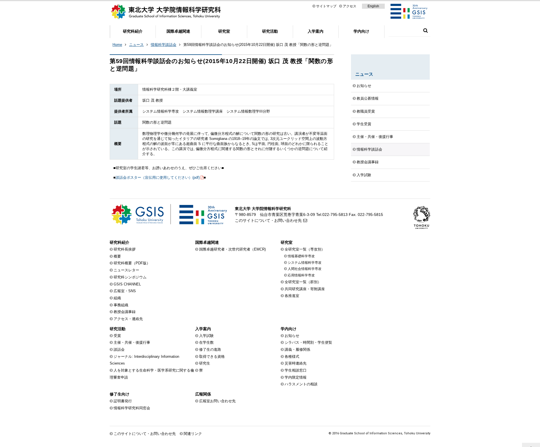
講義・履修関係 (297, 349)
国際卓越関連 (178, 31)
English (373, 6)
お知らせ (364, 86)
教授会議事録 (368, 162)
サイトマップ (326, 6)
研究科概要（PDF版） (132, 263)
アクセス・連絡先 (128, 319)
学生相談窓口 (296, 370)
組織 (117, 298)
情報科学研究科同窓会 (132, 408)
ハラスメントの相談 (301, 384)
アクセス (349, 6)
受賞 (117, 336)
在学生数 (206, 342)
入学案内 (315, 31)
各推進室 (292, 296)
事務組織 (121, 305)
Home (117, 45)
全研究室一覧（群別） (303, 282)
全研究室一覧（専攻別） (305, 249)
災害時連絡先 (296, 363)
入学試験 (364, 175)
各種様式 (292, 356)
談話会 (119, 349)
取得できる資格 (212, 356)
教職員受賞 (366, 111)
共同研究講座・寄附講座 (305, 289)
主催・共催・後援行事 (375, 137)
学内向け (361, 31)
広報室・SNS (125, 291)
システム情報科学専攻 (304, 263)
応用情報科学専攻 (301, 275)
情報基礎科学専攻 (301, 256)
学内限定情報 (296, 377)
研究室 (224, 31)
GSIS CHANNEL (127, 284)
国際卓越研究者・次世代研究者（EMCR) (232, 249)
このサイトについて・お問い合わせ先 (268, 220)
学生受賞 (364, 124)
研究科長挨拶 (125, 249)
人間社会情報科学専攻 (304, 269)
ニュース (136, 45)
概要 (117, 256)
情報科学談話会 (163, 45)
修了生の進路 (210, 349)
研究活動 (270, 31)
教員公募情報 (368, 98)
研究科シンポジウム (130, 277)
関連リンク (193, 434)
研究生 (204, 363)
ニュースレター (126, 270)
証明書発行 (123, 401)
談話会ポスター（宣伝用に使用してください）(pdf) (158, 177)
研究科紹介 (133, 31)
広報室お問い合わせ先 (217, 401)
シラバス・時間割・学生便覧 (308, 342)
